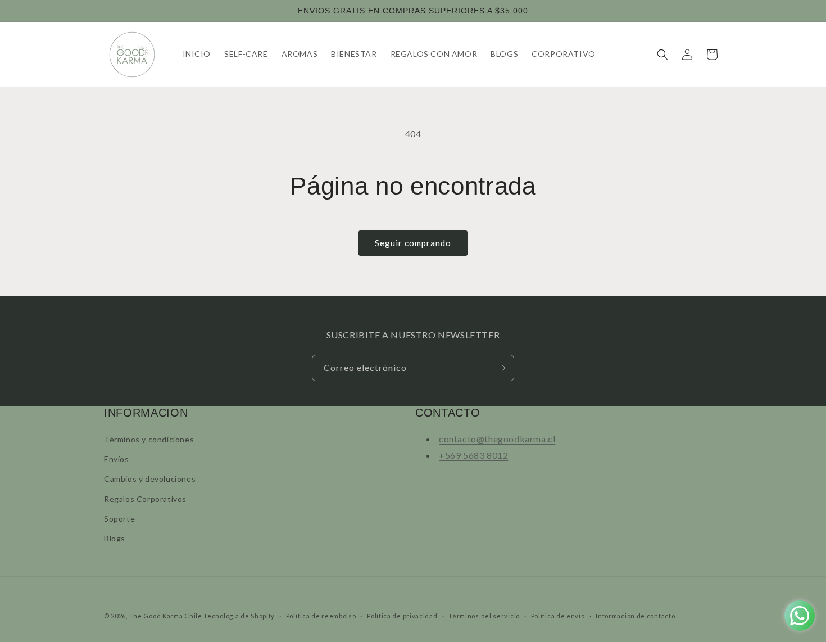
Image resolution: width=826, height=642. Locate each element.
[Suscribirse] (501, 368)
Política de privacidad (402, 616)
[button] (662, 54)
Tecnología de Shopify (239, 616)
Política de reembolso (321, 616)
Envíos (116, 459)
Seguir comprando (413, 243)
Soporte (119, 518)
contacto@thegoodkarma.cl (497, 438)
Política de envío (558, 616)
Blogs (114, 538)
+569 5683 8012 (473, 455)
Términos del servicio (484, 616)
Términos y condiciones (149, 439)
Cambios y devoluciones (150, 478)
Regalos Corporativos (145, 499)
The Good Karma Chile (165, 616)
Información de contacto (635, 616)
